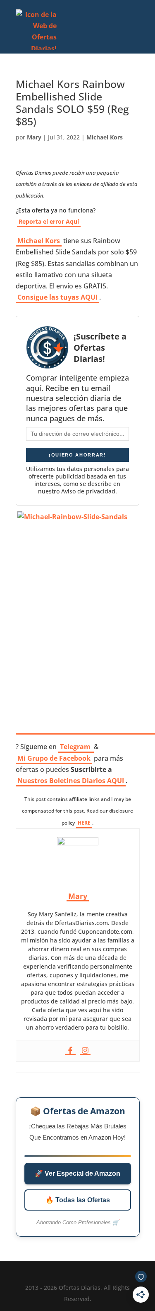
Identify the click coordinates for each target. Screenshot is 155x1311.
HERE (84, 822)
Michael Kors (104, 137)
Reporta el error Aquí (49, 221)
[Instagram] (85, 1051)
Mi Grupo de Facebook (54, 758)
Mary (34, 137)
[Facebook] (70, 1051)
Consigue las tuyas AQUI (57, 297)
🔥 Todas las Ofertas (77, 1200)
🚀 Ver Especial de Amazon (77, 1173)
